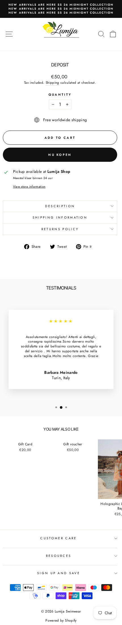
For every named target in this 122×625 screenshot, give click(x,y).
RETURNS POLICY (60, 229)
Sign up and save (58, 573)
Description (60, 206)
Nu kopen (59, 154)
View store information (29, 186)
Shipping (52, 82)
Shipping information (60, 217)
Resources (58, 555)
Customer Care (58, 538)
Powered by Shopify (60, 620)
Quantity (60, 95)
